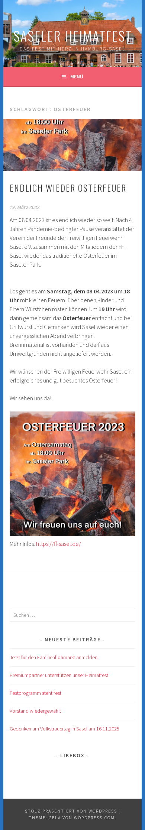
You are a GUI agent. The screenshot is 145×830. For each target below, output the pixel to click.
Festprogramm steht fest (35, 693)
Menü (76, 76)
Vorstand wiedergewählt (35, 710)
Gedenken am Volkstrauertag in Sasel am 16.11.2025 (64, 728)
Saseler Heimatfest (72, 35)
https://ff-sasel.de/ (58, 543)
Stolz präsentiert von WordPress (71, 811)
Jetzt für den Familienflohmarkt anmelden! (54, 657)
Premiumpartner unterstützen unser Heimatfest (59, 675)
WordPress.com (94, 817)
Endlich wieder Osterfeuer (68, 187)
